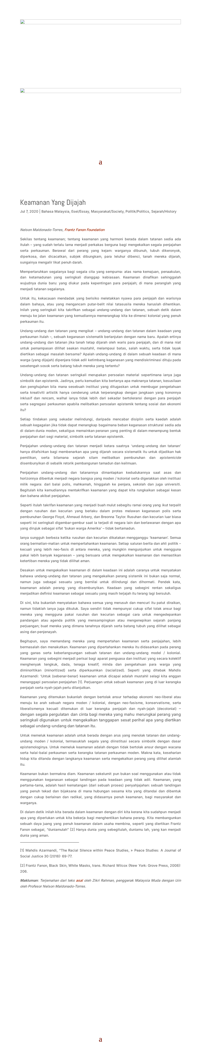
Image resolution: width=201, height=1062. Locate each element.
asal (79, 880)
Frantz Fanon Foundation (84, 230)
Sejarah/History (163, 211)
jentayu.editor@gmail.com (100, 953)
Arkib (107, 928)
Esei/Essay (80, 211)
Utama (94, 928)
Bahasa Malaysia (55, 211)
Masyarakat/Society (107, 211)
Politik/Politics (137, 211)
